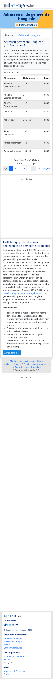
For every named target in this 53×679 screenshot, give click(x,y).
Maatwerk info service (14, 671)
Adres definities (12, 352)
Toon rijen (26, 163)
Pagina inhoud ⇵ (28, 24)
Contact (7, 674)
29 (38, 168)
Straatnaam (10, 78)
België (7, 644)
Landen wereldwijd (13, 647)
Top (39, 370)
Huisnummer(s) (31, 78)
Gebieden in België (13, 638)
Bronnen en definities (14, 656)
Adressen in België (13, 641)
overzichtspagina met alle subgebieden (22, 293)
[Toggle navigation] (45, 5)
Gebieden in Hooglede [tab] (29, 35)
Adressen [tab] (9, 35)
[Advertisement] (26, 208)
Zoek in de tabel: (12, 72)
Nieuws (7, 659)
